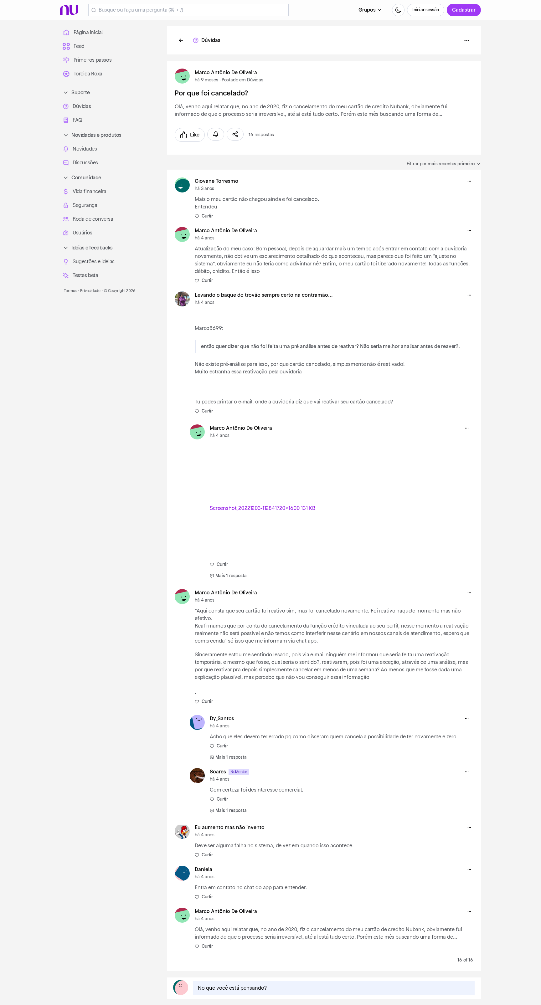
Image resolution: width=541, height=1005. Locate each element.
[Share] (235, 134)
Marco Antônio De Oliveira (226, 72)
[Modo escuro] (398, 10)
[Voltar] (181, 40)
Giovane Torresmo (216, 181)
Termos (70, 291)
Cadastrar (464, 10)
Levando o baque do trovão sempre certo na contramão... (264, 295)
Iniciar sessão (425, 10)
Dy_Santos (222, 718)
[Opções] (467, 40)
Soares (218, 771)
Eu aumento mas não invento (230, 827)
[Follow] (215, 134)
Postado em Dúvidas (242, 80)
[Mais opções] (469, 181)
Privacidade (90, 291)
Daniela (203, 869)
